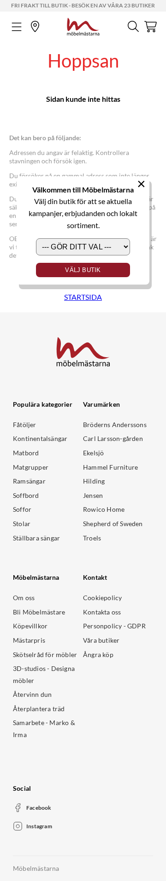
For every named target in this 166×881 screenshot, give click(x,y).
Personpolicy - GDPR (114, 626)
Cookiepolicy (102, 598)
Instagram (39, 826)
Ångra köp (98, 654)
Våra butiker (101, 640)
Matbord (26, 453)
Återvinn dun (32, 694)
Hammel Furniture (110, 467)
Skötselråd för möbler (45, 654)
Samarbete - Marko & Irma (44, 728)
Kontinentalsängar (40, 438)
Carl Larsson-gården (113, 438)
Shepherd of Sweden (113, 523)
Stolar (21, 523)
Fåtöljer (24, 424)
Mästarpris (29, 640)
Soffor (22, 509)
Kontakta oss (102, 612)
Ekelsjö (93, 453)
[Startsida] (83, 25)
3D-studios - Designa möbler (44, 674)
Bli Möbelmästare (39, 612)
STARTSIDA (83, 296)
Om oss (24, 598)
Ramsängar (29, 481)
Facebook (39, 807)
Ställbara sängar (36, 538)
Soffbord (26, 495)
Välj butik (83, 270)
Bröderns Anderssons (115, 424)
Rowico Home (104, 509)
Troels (92, 538)
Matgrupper (30, 467)
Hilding (94, 481)
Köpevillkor (30, 626)
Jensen (93, 495)
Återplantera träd (39, 709)
